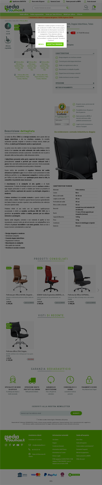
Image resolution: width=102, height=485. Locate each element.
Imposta (41, 44)
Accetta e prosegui (54, 44)
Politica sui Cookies (56, 36)
